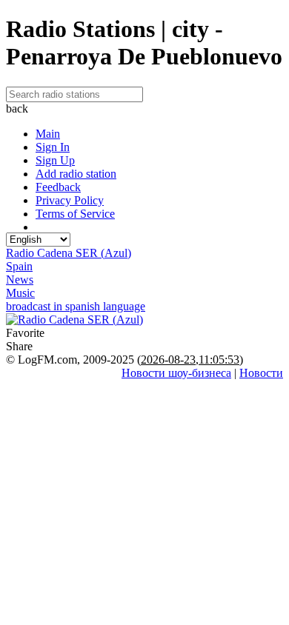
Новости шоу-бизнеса (176, 373)
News (19, 279)
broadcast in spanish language (75, 306)
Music (20, 293)
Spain (19, 266)
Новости (261, 373)
